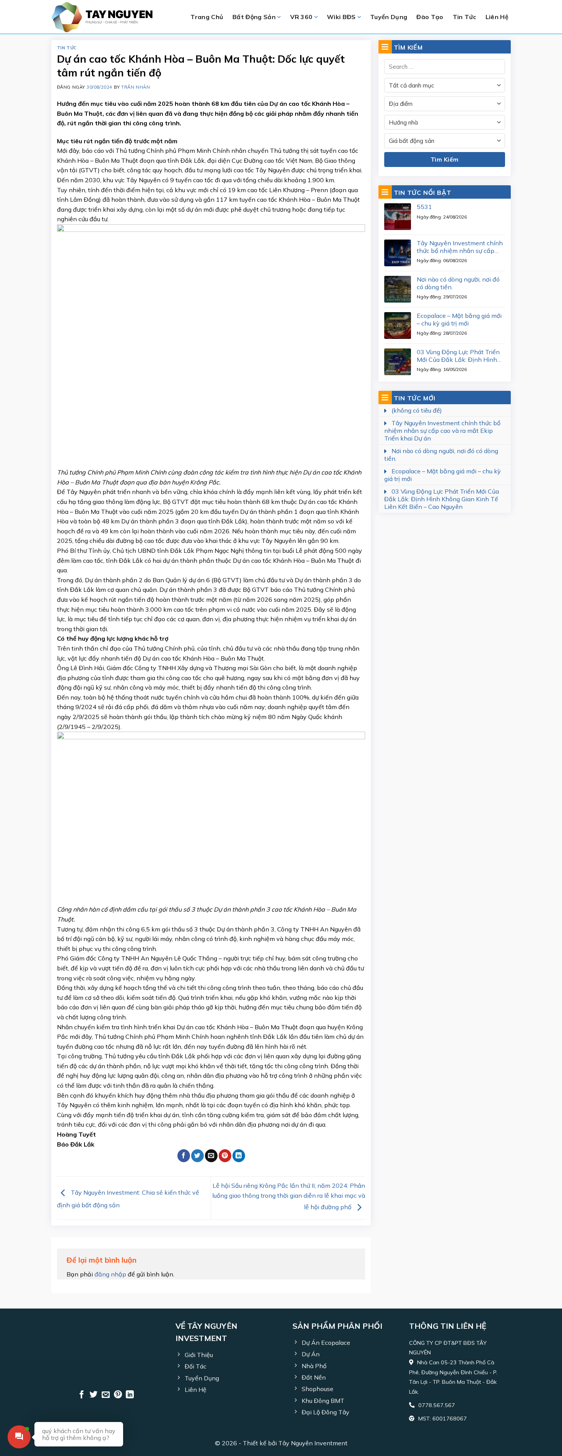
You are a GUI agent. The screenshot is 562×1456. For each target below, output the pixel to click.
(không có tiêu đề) (416, 410)
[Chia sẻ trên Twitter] (197, 1155)
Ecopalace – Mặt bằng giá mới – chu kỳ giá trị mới (459, 319)
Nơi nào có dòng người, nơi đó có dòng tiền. (458, 283)
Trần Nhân (135, 87)
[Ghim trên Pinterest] (225, 1155)
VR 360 (301, 17)
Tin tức (67, 47)
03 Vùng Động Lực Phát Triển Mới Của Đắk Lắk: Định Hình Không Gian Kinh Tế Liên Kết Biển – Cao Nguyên (458, 355)
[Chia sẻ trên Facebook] (183, 1155)
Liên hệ (497, 17)
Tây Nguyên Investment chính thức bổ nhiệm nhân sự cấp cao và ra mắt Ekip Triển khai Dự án (460, 247)
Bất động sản (254, 17)
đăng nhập (110, 1274)
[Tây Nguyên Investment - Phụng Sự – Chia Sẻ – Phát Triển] (109, 17)
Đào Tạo (429, 17)
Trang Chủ (206, 17)
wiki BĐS (341, 17)
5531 (424, 207)
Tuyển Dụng (388, 17)
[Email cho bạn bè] (211, 1155)
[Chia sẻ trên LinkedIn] (238, 1155)
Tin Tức (464, 17)
